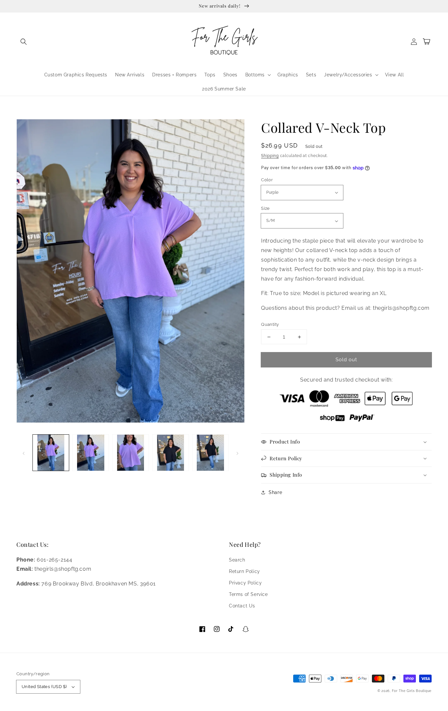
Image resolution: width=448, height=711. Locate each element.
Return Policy (244, 571)
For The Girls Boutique (412, 691)
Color (267, 179)
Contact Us (242, 605)
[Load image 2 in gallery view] (90, 452)
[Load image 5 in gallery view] (210, 452)
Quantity (270, 324)
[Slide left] (23, 452)
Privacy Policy (245, 582)
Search (237, 560)
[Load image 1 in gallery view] (50, 452)
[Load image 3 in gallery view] (130, 452)
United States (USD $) (44, 686)
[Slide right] (237, 452)
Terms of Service (248, 594)
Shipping (270, 155)
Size (265, 208)
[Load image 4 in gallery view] (170, 452)
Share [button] (275, 492)
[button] (23, 41)
